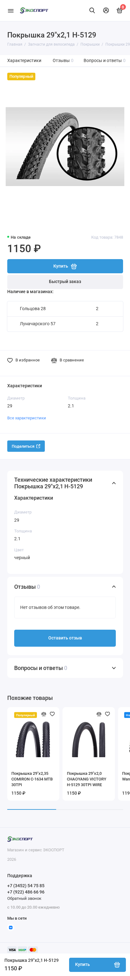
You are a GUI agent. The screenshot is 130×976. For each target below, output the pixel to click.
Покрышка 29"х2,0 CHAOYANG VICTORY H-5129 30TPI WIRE (86, 779)
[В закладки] (52, 714)
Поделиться (23, 446)
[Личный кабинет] (106, 10)
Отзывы (63, 60)
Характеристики (24, 60)
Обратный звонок (24, 898)
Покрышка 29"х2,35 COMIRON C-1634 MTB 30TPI (32, 779)
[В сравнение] (44, 714)
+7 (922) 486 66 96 (25, 891)
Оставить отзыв (65, 638)
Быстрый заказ (65, 281)
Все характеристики (26, 418)
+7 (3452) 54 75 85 (25, 885)
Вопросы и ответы (105, 60)
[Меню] (10, 10)
